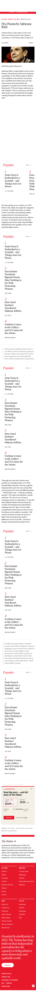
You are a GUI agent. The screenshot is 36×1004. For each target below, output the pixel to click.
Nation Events (6, 914)
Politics (4, 871)
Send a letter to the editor (24, 828)
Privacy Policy (7, 974)
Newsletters (6, 928)
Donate (7, 965)
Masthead (22, 875)
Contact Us (5, 908)
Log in (25, 817)
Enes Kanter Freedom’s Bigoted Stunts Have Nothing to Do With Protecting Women (13, 280)
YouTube (22, 914)
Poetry (4, 891)
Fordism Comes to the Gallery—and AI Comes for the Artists (14, 329)
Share (31, 43)
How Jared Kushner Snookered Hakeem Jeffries (13, 306)
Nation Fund (6, 986)
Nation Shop (6, 918)
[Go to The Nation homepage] (33, 986)
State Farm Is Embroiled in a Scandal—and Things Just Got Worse (13, 180)
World (4, 875)
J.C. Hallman (9, 191)
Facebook (22, 904)
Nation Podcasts (7, 924)
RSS (20, 918)
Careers (9, 983)
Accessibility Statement (10, 980)
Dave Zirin (32, 194)
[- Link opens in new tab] (15, 841)
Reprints (22, 885)
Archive (21, 878)
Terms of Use (6, 977)
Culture (4, 19)
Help (3, 983)
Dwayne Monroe (10, 338)
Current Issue (23, 871)
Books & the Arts (14, 19)
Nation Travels (7, 921)
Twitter (21, 908)
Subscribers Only (10, 789)
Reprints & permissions (9, 831)
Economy (5, 878)
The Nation (5, 43)
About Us (5, 904)
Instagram (22, 911)
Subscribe (9, 817)
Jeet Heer (8, 315)
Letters (4, 895)
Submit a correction (8, 828)
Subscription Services (26, 881)
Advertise (5, 911)
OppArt (4, 888)
